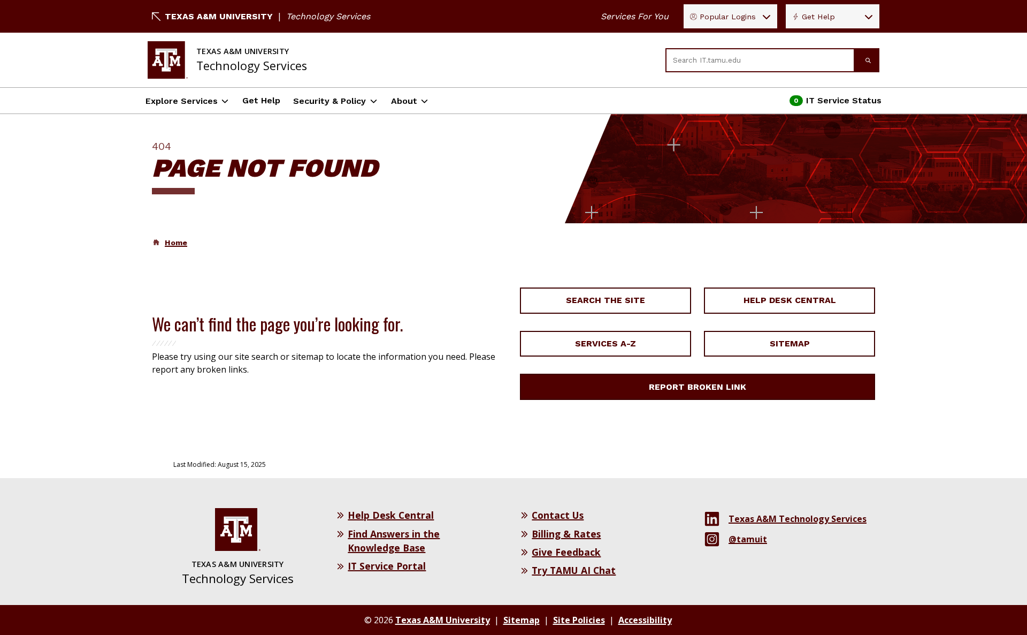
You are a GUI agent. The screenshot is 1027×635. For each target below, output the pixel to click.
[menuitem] (169, 242)
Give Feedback (566, 552)
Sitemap (790, 343)
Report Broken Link (697, 387)
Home (176, 242)
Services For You (635, 16)
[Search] (867, 60)
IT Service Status (835, 103)
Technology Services (328, 16)
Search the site (605, 300)
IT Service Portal (387, 566)
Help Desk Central (790, 300)
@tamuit (748, 539)
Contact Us (558, 515)
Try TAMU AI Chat (574, 570)
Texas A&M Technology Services (798, 519)
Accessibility (645, 620)
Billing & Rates (566, 533)
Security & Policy (329, 101)
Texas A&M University (219, 16)
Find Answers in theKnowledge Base (394, 540)
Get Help (818, 16)
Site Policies (579, 620)
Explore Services (181, 101)
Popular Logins (728, 16)
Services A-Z (605, 343)
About (404, 101)
